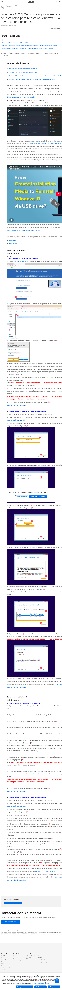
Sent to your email (55, 28)
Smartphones (4, 961)
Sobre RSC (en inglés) (43, 962)
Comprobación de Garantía (17, 956)
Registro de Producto (30, 955)
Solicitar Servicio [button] (17, 953)
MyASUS (40, 957)
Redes (2, 965)
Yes (8, 903)
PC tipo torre (4, 963)
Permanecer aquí (22, 496)
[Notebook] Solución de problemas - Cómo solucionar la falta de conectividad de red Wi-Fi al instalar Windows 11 (27, 48)
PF (16, 6)
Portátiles (3, 955)
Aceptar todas (54, 987)
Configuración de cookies (24, 987)
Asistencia (9, 6)
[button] (2, 2)
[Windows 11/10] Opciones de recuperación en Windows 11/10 (16, 40)
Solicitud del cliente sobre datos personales (43, 960)
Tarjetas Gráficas (5, 959)
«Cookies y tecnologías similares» (41, 983)
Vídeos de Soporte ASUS (30, 958)
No (18, 903)
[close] (54, 490)
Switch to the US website (38, 496)
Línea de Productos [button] (6, 953)
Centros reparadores (18, 960)
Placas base (4, 957)
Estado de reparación (18, 958)
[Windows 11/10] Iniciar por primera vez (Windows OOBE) (15, 42)
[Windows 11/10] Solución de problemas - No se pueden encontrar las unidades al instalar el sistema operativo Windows (29, 45)
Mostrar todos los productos (7, 968)
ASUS (2, 6)
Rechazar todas (40, 987)
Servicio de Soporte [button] (31, 953)
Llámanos (40, 955)
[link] (31, 2)
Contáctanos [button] (41, 953)
